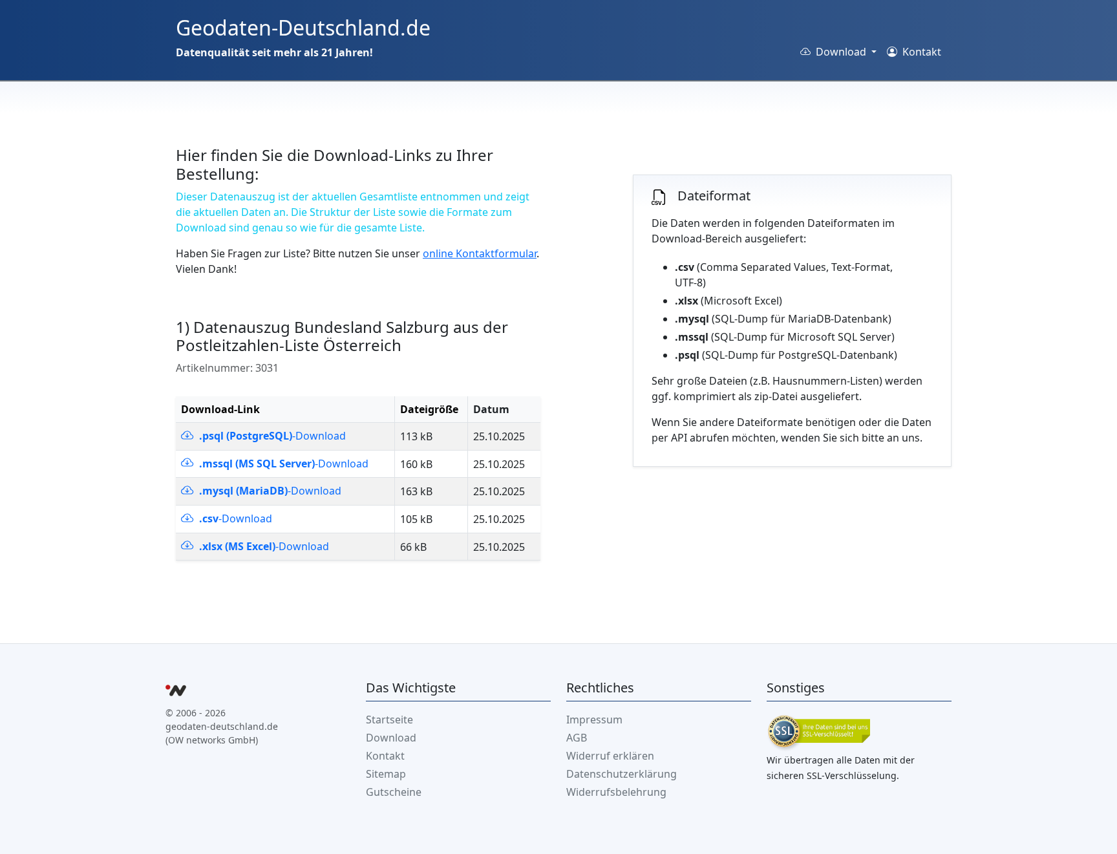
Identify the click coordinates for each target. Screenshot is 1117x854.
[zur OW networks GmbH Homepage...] (175, 692)
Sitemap (386, 774)
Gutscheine (393, 792)
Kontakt (920, 52)
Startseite (389, 719)
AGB (576, 738)
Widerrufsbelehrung (616, 792)
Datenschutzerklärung (621, 774)
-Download (271, 436)
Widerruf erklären (610, 756)
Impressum (594, 719)
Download (391, 738)
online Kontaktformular (480, 253)
